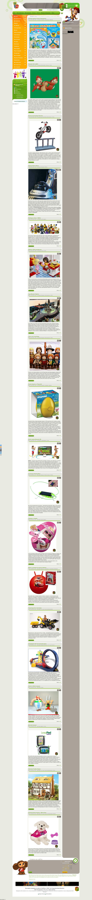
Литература (47, 19)
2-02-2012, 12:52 (33, 770)
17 (68, 867)
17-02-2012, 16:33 (33, 295)
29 (65, 870)
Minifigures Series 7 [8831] (34, 218)
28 (64, 870)
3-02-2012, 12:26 (33, 726)
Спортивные (46, 568)
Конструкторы (47, 295)
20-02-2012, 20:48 (33, 250)
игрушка (42, 877)
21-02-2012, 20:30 (33, 219)
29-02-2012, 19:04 (33, 19)
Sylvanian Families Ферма (34, 769)
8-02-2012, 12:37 (33, 519)
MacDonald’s (43, 65)
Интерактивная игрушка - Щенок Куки (37, 812)
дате (39, 16)
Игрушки (42, 19)
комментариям (53, 16)
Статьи (50, 65)
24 (68, 868)
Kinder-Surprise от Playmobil (35, 384)
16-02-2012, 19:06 (33, 337)
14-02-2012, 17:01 (33, 440)
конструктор (52, 877)
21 (64, 868)
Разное (42, 250)
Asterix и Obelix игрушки (34, 686)
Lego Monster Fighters (33, 294)
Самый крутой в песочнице (34, 607)
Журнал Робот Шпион (33, 165)
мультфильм (56, 877)
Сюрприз (30, 877)
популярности (43, 16)
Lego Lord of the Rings (33, 336)
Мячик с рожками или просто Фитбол (37, 567)
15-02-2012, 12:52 (33, 385)
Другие (42, 726)
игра (40, 877)
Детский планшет (32, 725)
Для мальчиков (50, 609)
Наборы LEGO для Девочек (34, 249)
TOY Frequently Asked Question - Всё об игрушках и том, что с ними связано (16, 5)
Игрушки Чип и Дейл (33, 63)
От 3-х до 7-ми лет (44, 609)
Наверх (75, 860)
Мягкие (54, 813)
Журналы (51, 19)
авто (33, 877)
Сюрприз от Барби (32, 518)
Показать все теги (32, 879)
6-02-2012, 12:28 (33, 609)
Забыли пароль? (55, 9)
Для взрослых (49, 770)
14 (64, 867)
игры (45, 877)
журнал (37, 877)
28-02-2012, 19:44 (33, 65)
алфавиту (58, 16)
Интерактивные (50, 813)
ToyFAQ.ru (43, 888)
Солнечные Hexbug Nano (34, 473)
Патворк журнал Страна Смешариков (37, 18)
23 (67, 868)
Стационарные (43, 440)
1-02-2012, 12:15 (33, 813)
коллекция (48, 877)
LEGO (42, 219)
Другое (45, 219)
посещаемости (48, 16)
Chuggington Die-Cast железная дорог (37, 643)
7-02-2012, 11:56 (33, 568)
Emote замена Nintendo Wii (34, 439)
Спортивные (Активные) (54, 568)
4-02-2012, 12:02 (33, 687)
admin (60, 60)
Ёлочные (47, 65)
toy (62, 875)
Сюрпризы (46, 385)
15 (65, 867)
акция (35, 877)
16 (67, 867)
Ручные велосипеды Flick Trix (35, 115)
